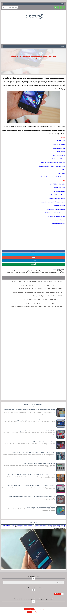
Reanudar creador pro (59, 144)
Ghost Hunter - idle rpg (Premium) (56, 209)
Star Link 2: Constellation (58, 159)
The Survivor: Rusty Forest (58, 223)
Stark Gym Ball (61, 141)
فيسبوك (33, 251)
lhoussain (33, 58)
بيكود (28, 612)
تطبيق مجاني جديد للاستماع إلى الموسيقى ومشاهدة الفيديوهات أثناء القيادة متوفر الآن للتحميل (37, 281)
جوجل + (33, 257)
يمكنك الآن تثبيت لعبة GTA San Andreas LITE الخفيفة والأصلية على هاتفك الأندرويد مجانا (31, 474)
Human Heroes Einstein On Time (56, 216)
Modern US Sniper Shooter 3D (57, 184)
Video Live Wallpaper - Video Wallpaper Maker (53, 162)
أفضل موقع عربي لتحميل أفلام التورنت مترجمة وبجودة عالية (39, 463)
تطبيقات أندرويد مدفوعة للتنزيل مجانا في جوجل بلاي (41, 507)
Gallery (63, 169)
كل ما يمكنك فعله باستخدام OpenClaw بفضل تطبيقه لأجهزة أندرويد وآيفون (42, 299)
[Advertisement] (33, 30)
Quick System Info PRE (59, 148)
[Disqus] (33, 332)
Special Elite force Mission (58, 195)
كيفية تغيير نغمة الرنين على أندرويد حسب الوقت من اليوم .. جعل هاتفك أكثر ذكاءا (40, 288)
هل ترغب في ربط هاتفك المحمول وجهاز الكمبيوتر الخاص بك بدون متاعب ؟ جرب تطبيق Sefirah (37, 292)
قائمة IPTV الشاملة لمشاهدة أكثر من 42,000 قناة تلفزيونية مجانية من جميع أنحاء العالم (32, 420)
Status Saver (61, 173)
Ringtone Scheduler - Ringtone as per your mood (52, 166)
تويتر (33, 254)
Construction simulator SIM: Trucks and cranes (53, 202)
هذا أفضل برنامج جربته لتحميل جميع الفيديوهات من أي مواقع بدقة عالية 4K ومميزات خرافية (31, 485)
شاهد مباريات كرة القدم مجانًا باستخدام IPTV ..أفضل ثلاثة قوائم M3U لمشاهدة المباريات (32, 452)
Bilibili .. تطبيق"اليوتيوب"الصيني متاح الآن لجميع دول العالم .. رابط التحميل (42, 296)
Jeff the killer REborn (59, 191)
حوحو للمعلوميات (29, 609)
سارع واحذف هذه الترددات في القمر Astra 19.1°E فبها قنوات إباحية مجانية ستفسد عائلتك (32, 496)
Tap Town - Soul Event (59, 187)
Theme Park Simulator (59, 205)
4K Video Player (61, 151)
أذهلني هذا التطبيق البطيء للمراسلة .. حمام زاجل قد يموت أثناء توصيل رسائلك (42, 303)
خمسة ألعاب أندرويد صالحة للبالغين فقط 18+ (43, 442)
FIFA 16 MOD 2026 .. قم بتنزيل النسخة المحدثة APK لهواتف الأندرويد (37, 431)
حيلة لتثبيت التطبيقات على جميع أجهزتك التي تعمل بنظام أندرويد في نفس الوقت (40, 285)
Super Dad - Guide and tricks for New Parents (53, 177)
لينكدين (33, 261)
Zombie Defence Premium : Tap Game (55, 213)
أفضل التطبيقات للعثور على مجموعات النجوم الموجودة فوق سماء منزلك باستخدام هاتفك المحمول (36, 306)
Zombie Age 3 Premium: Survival (56, 198)
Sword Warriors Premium (58, 220)
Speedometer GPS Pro (59, 155)
